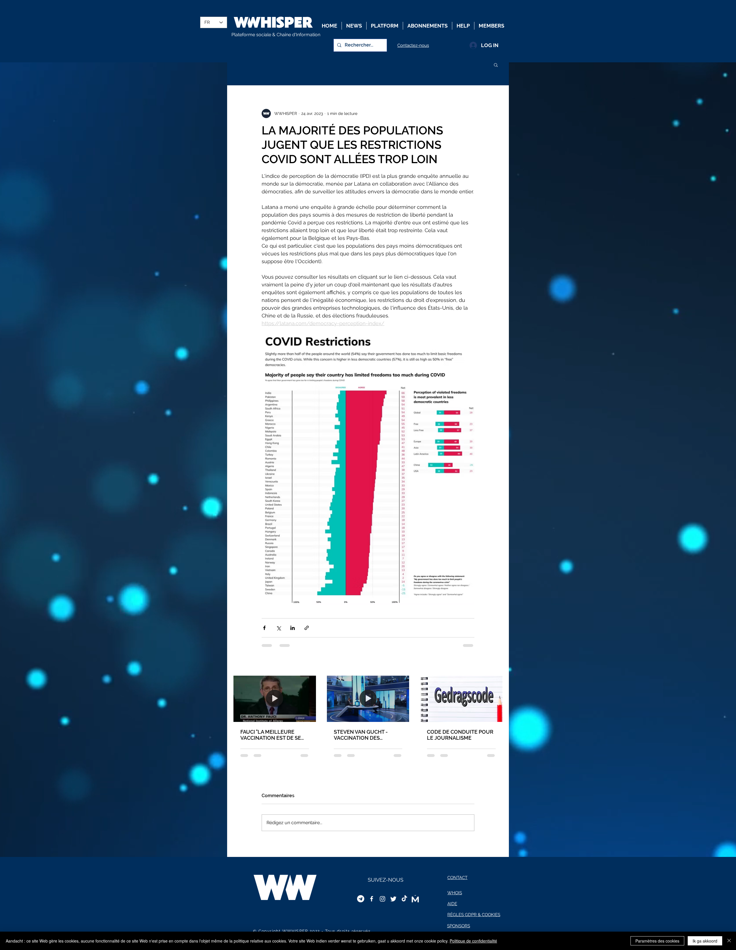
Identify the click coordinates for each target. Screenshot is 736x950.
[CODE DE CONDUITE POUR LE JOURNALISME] (461, 699)
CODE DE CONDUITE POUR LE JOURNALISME (460, 735)
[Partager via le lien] (306, 628)
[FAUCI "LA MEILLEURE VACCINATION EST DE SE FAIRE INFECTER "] (274, 699)
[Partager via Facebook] (264, 628)
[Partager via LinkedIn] (292, 628)
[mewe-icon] (415, 898)
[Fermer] (729, 940)
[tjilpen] (393, 898)
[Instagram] (382, 898)
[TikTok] (404, 898)
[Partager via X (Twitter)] (278, 628)
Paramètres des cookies (657, 941)
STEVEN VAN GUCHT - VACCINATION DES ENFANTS (361, 735)
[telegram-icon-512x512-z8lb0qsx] (360, 898)
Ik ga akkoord (705, 941)
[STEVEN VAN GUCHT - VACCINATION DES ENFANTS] (368, 699)
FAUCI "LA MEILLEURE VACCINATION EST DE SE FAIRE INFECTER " (270, 735)
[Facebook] (371, 898)
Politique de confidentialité (473, 941)
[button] (496, 64)
